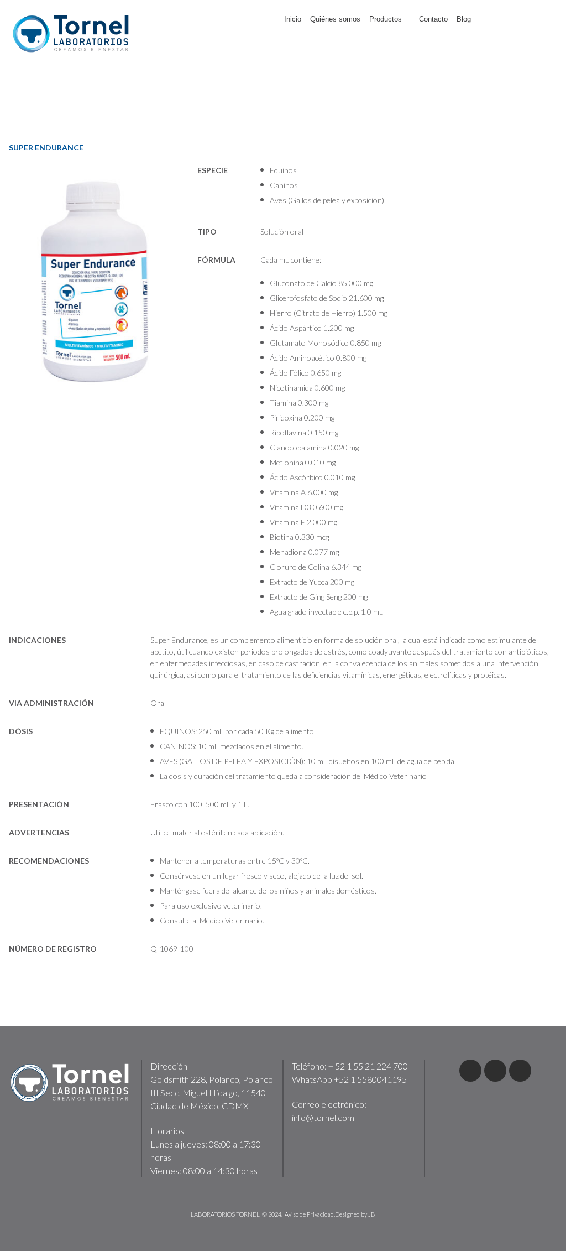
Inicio (292, 19)
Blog (464, 19)
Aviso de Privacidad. (310, 1214)
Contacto (433, 19)
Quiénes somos (335, 19)
